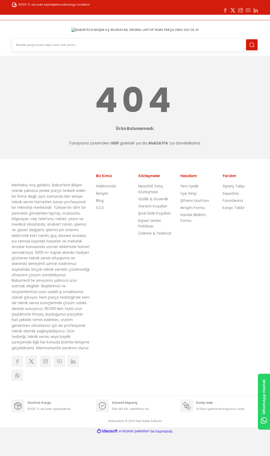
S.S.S (100, 207)
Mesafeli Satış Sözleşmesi (150, 189)
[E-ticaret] (134, 431)
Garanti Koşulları (152, 206)
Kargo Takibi (233, 207)
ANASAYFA (158, 143)
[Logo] (135, 29)
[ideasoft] (107, 431)
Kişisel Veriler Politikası (149, 223)
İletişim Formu (192, 207)
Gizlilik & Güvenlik (153, 199)
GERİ (114, 143)
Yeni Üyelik (189, 186)
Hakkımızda (106, 186)
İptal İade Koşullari (154, 213)
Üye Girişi (188, 193)
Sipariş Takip (234, 186)
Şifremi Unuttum (194, 200)
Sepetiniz (231, 193)
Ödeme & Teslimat (155, 233)
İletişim (102, 193)
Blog (100, 200)
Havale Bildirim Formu (193, 217)
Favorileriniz (233, 200)
